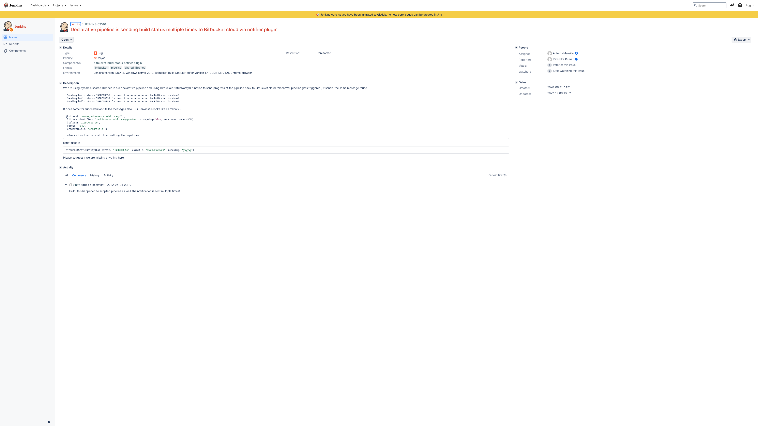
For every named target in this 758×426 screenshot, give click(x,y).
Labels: (67, 67)
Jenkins (76, 24)
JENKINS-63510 (95, 24)
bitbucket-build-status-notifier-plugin (118, 62)
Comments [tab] (79, 175)
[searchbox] (709, 5)
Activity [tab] (108, 175)
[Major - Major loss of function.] (95, 58)
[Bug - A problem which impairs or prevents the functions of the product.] (95, 53)
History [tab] (94, 175)
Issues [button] (74, 5)
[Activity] (60, 167)
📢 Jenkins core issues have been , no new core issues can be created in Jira (379, 14)
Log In (750, 5)
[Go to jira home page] (13, 5)
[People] (516, 47)
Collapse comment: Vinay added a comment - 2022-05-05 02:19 (66, 184)
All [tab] (66, 175)
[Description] (60, 83)
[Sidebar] (49, 422)
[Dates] (516, 82)
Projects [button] (58, 5)
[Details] (60, 47)
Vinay (76, 184)
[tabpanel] (286, 186)
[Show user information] (576, 53)
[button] (732, 5)
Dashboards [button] (38, 5)
